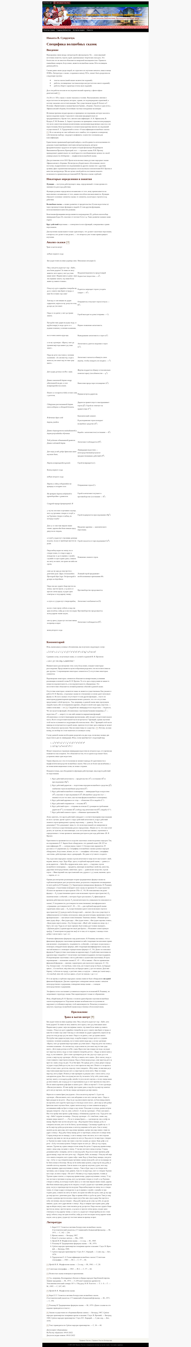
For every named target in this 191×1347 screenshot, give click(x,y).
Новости (90, 30)
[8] (59, 912)
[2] (48, 132)
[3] (48, 1273)
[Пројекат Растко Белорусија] (95, 16)
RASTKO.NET (47, 3)
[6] (68, 848)
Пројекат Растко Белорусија (102, 1340)
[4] (67, 707)
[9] (48, 1325)
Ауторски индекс (79, 30)
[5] (97, 727)
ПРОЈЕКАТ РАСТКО (63, 3)
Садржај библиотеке (64, 30)
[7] (70, 885)
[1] (59, 93)
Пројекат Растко (85, 1340)
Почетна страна (49, 30)
